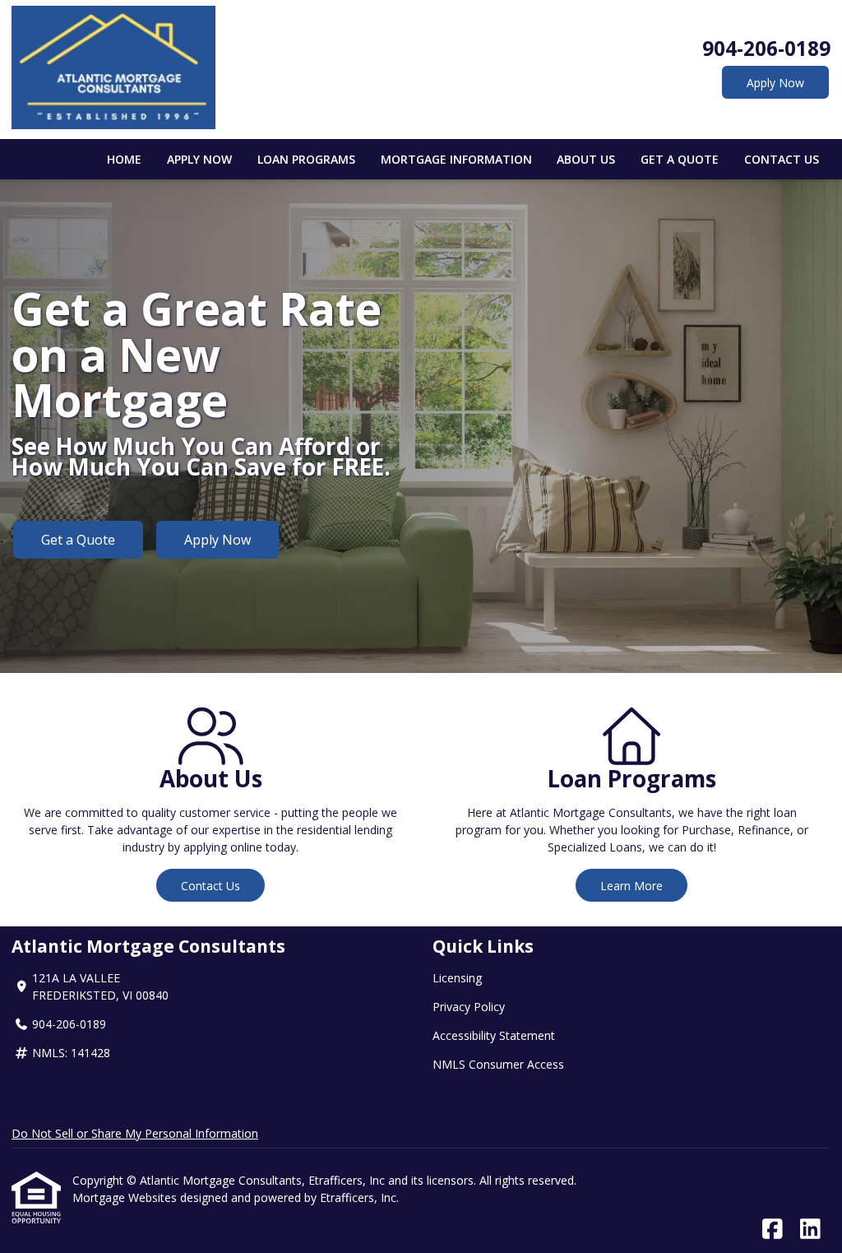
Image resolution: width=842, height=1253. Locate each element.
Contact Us (781, 159)
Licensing (457, 978)
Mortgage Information (456, 159)
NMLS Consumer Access (498, 1064)
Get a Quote (680, 159)
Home (124, 159)
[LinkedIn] (810, 1229)
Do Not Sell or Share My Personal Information (135, 1133)
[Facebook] (772, 1229)
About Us (586, 159)
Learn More (631, 885)
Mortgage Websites (126, 1197)
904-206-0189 (766, 48)
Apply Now (775, 82)
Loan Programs (306, 159)
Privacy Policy (469, 1006)
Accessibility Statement (494, 1035)
